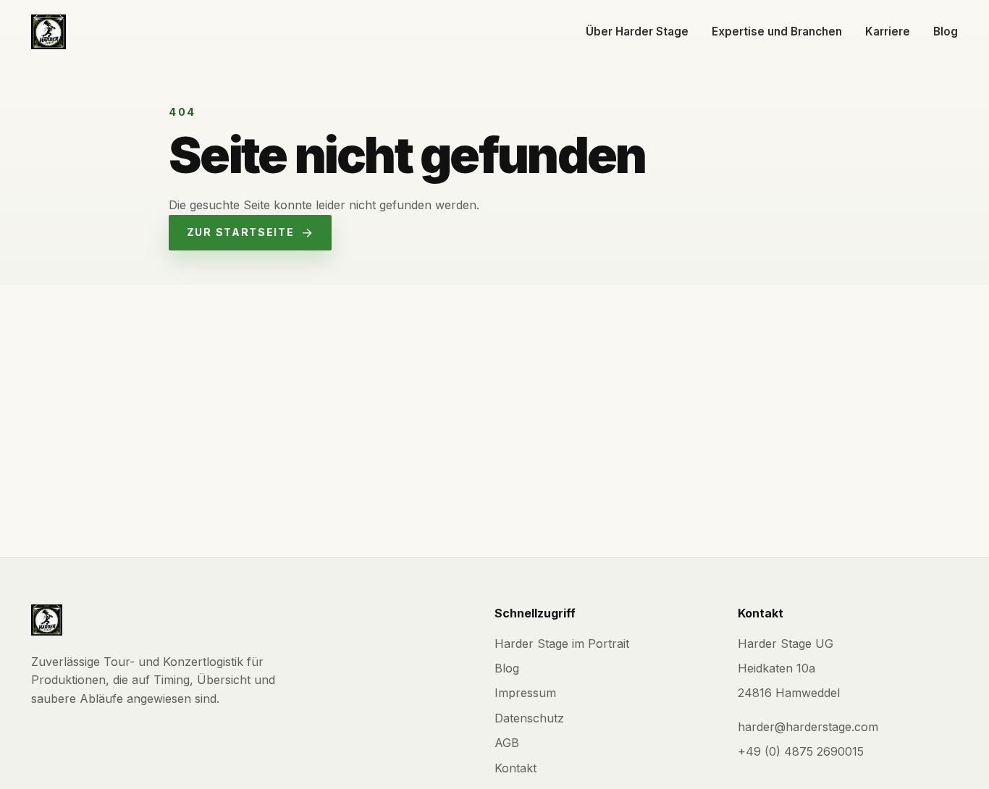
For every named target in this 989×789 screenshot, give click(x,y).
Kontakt (515, 768)
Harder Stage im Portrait (561, 643)
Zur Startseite (241, 232)
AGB (506, 742)
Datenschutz (529, 718)
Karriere (887, 31)
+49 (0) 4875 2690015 (801, 751)
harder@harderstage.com (808, 727)
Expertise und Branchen (777, 31)
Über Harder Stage (637, 31)
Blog (945, 31)
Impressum (525, 692)
